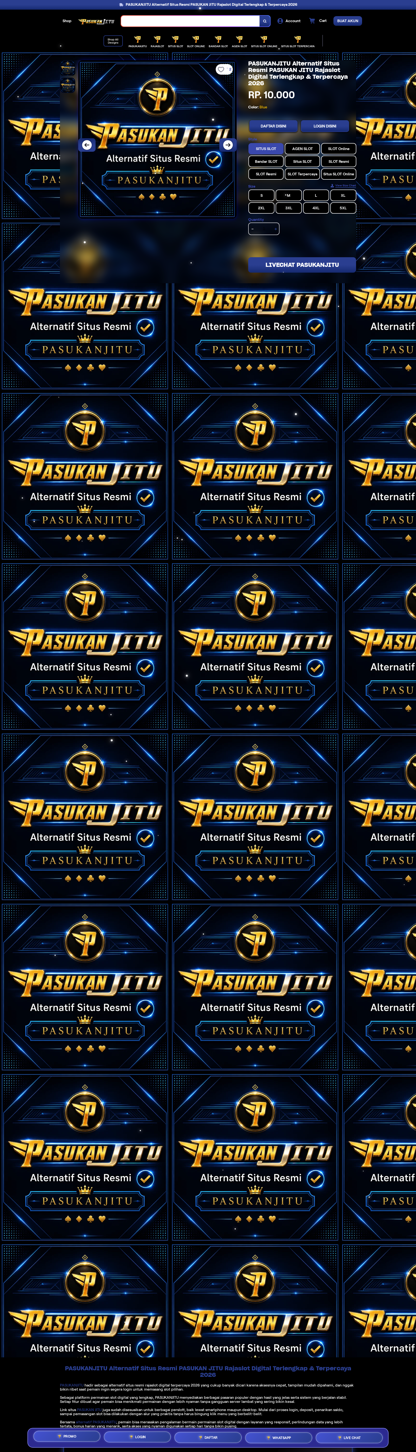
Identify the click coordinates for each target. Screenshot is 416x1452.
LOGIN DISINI (325, 126)
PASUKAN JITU (89, 1410)
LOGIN (140, 1437)
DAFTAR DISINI (273, 126)
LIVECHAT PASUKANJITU (302, 265)
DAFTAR (211, 1437)
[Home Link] (96, 21)
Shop (67, 21)
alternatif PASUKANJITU (96, 1422)
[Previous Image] (87, 145)
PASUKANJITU (72, 1385)
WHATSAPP (282, 1438)
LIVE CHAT (352, 1438)
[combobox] (190, 21)
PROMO (70, 1436)
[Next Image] (228, 145)
